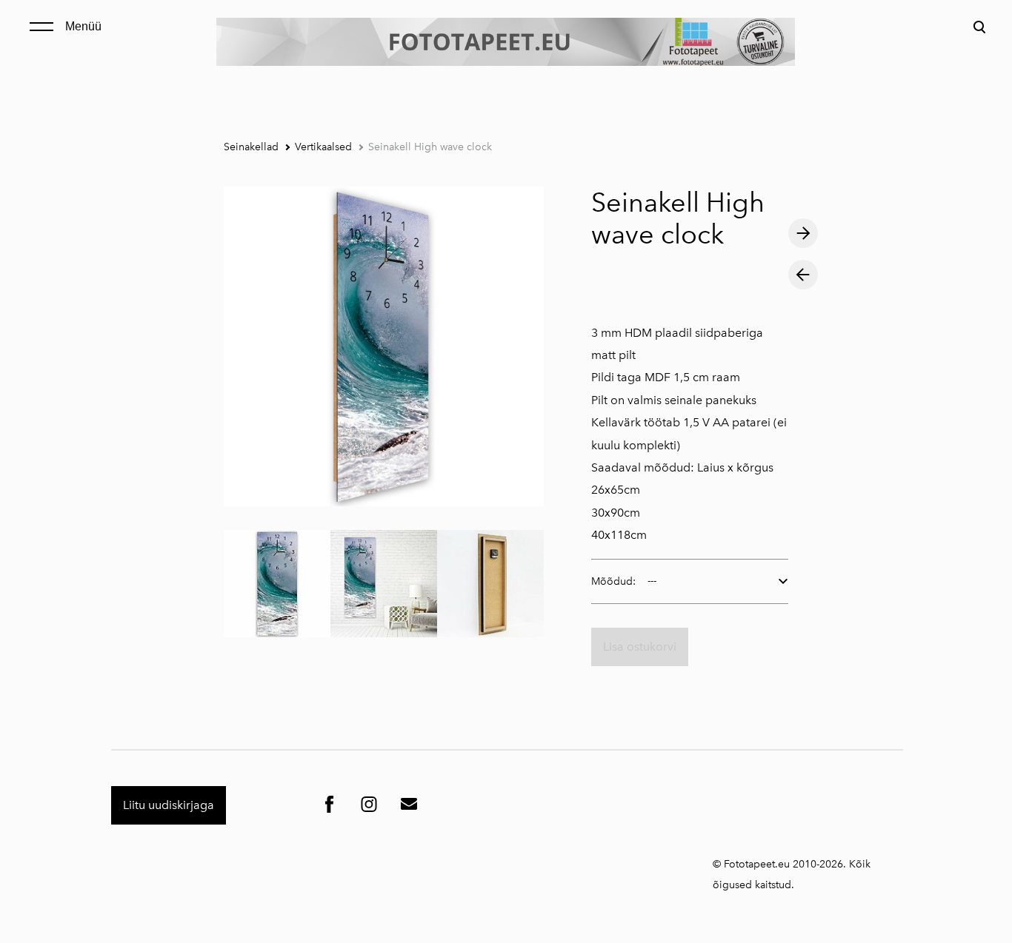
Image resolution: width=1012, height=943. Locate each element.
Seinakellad (251, 147)
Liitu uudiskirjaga (168, 805)
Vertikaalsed (323, 147)
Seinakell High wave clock (430, 147)
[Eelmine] (803, 274)
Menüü (83, 26)
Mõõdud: (613, 581)
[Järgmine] (803, 233)
